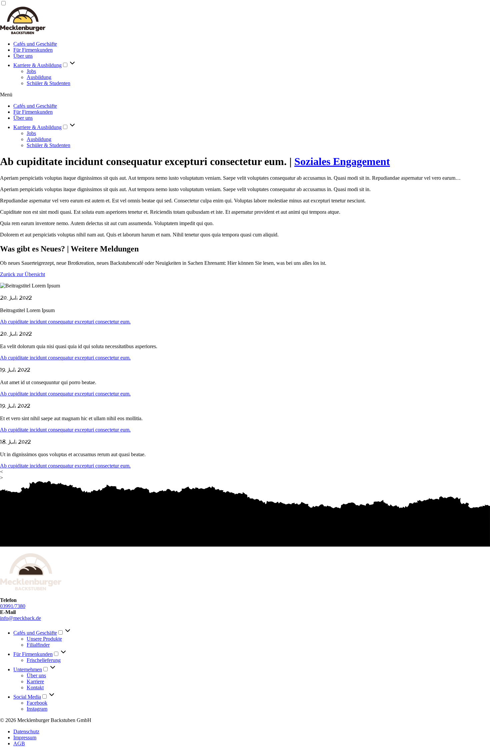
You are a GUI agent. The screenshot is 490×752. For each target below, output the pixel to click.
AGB (19, 743)
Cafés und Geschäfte (35, 44)
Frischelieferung (44, 660)
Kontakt (35, 687)
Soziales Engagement (342, 161)
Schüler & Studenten (48, 83)
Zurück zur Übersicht (22, 274)
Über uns (23, 56)
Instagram (37, 709)
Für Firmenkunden (33, 50)
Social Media (27, 697)
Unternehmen (27, 669)
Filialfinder (38, 645)
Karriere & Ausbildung (37, 65)
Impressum (24, 737)
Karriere (35, 681)
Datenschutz (26, 731)
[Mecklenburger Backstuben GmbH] (23, 32)
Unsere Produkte (44, 639)
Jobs (31, 71)
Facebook (37, 703)
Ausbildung (39, 77)
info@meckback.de (20, 618)
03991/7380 (12, 606)
